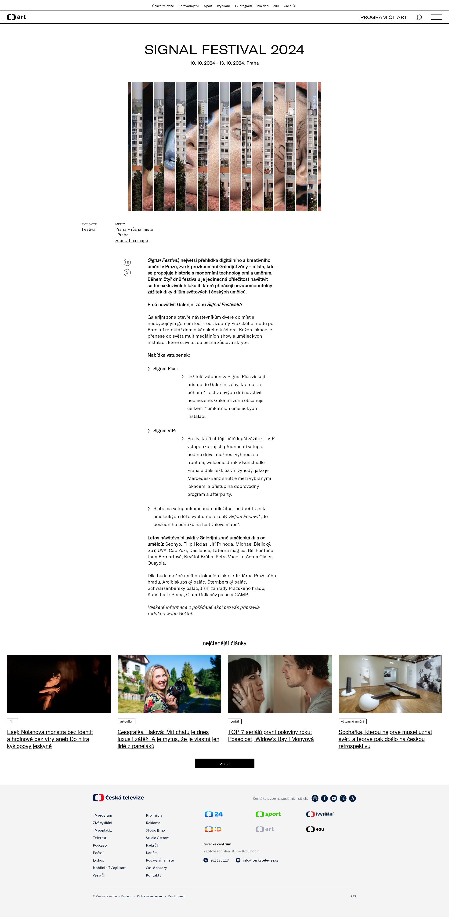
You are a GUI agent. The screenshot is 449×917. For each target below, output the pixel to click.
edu (276, 6)
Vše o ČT (290, 6)
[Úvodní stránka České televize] (118, 800)
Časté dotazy (156, 867)
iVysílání (223, 6)
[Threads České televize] (352, 800)
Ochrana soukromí (150, 896)
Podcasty (100, 845)
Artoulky (126, 721)
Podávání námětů (160, 860)
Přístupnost (176, 896)
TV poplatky (102, 830)
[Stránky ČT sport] (268, 815)
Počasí (98, 852)
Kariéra (152, 852)
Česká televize (163, 6)
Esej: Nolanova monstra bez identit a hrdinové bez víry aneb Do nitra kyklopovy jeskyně (50, 738)
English (126, 896)
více (224, 763)
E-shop (98, 860)
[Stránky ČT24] (214, 815)
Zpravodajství (189, 6)
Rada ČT (152, 845)
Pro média (154, 815)
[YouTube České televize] (333, 800)
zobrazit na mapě (131, 240)
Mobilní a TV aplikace (110, 867)
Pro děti (263, 6)
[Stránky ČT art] (265, 830)
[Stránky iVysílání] (330, 814)
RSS (353, 896)
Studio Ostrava (158, 837)
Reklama (153, 822)
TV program (243, 6)
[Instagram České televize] (315, 800)
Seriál (235, 721)
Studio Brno (155, 830)
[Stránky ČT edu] (330, 829)
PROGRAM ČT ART (383, 17)
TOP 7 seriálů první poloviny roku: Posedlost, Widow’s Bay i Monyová (271, 735)
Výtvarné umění (352, 721)
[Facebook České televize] (324, 800)
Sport (208, 6)
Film (13, 721)
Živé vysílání (102, 822)
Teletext (100, 837)
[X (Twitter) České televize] (343, 800)
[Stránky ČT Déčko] (213, 830)
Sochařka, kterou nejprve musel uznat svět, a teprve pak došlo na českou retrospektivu (385, 738)
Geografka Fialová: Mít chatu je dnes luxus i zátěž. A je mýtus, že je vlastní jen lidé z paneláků (168, 738)
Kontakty (153, 875)
